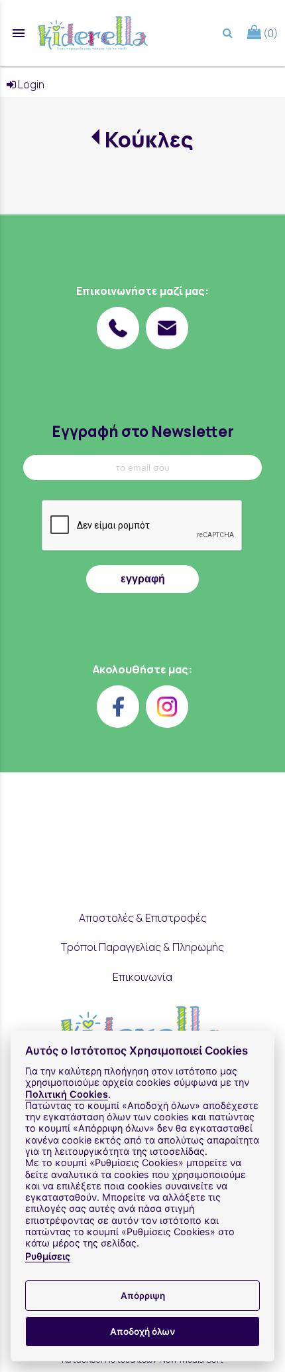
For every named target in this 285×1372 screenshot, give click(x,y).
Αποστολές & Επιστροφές (143, 917)
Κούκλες (149, 139)
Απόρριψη (143, 1295)
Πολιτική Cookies (66, 1094)
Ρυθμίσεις (47, 1256)
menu (19, 33)
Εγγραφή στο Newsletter (143, 431)
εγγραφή (143, 578)
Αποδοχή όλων (142, 1331)
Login (30, 84)
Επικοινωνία (142, 977)
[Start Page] (92, 33)
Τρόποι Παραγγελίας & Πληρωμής (142, 947)
